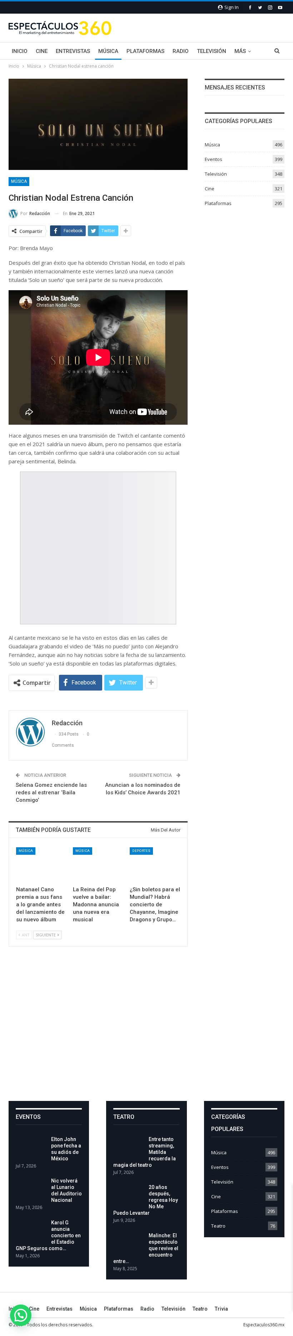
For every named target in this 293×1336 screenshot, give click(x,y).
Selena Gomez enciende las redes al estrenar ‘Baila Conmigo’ (51, 792)
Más (240, 51)
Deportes (141, 851)
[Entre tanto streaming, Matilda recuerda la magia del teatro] (128, 1147)
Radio (181, 51)
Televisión (211, 51)
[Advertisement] (146, 1030)
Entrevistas (73, 51)
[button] (20, 1315)
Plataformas (145, 51)
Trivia (221, 1309)
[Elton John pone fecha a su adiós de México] (31, 1147)
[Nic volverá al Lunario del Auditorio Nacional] (31, 1188)
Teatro (218, 1226)
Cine (42, 51)
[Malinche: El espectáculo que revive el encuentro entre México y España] (128, 1243)
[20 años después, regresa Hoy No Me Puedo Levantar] (128, 1195)
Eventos (213, 159)
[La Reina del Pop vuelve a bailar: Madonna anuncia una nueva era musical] (98, 865)
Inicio (20, 51)
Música (108, 51)
